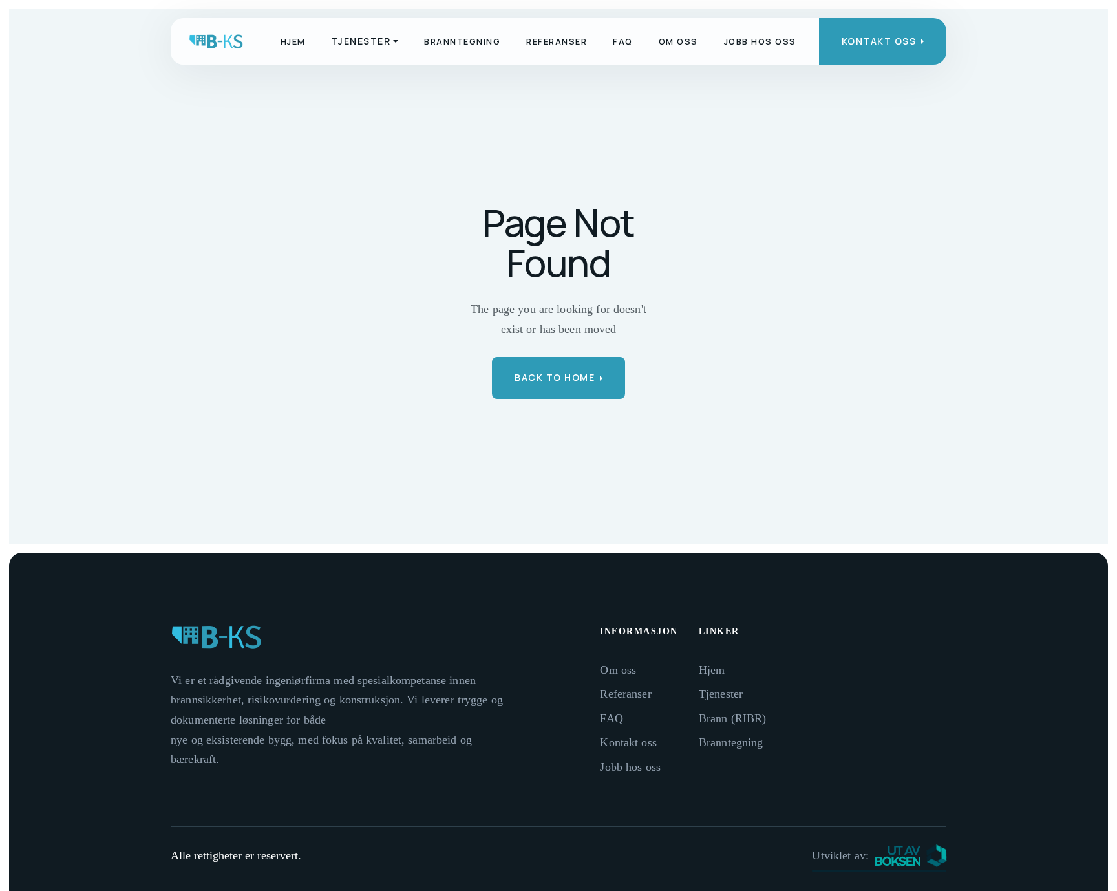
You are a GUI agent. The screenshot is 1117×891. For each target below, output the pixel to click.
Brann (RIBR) (733, 718)
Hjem (293, 41)
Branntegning (462, 41)
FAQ (623, 41)
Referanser (625, 693)
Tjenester (721, 693)
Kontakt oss (628, 742)
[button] (365, 41)
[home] (216, 41)
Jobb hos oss (760, 41)
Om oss (678, 41)
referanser (556, 41)
